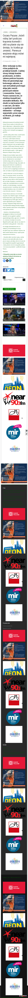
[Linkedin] (10, 260)
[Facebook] (4, 260)
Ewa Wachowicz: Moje (9, 335)
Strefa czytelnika (13, 32)
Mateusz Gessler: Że (8, 304)
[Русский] (26, 996)
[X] (7, 260)
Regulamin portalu (7, 628)
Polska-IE (14, 61)
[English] (20, 996)
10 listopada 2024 (7, 61)
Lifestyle (5, 32)
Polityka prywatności (7, 626)
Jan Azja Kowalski (16, 308)
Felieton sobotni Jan (8, 320)
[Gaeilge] (22, 996)
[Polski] (24, 996)
